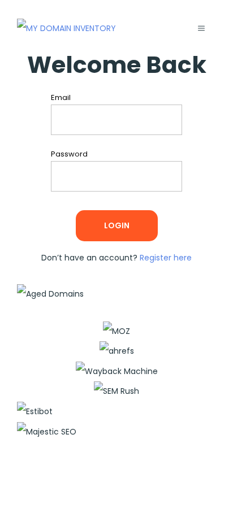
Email (63, 98)
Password (72, 154)
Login (117, 225)
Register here (166, 257)
